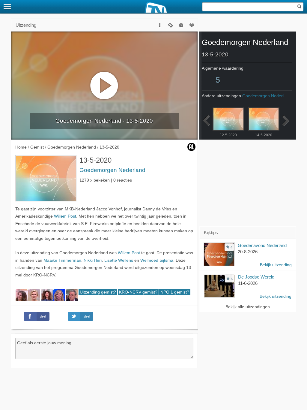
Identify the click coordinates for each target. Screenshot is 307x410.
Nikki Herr (93, 260)
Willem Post (65, 216)
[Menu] (7, 7)
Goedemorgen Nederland (112, 170)
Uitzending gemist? (98, 292)
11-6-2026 (248, 283)
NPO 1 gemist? (174, 292)
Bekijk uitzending (276, 265)
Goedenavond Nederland (262, 245)
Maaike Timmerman (62, 260)
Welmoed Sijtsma (156, 260)
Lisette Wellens (118, 260)
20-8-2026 (248, 251)
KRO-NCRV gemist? (138, 292)
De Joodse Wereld (256, 276)
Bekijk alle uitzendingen (247, 307)
